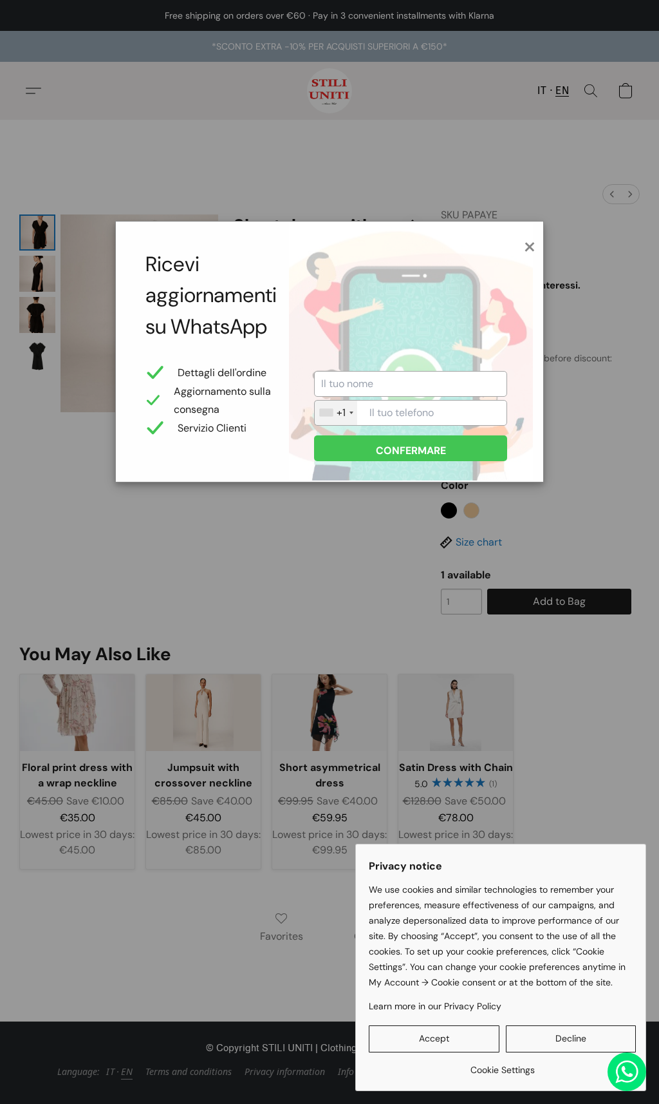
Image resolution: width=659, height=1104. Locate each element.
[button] (434, 1038)
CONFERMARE (411, 450)
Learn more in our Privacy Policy (435, 1006)
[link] (502, 1065)
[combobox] (336, 413)
